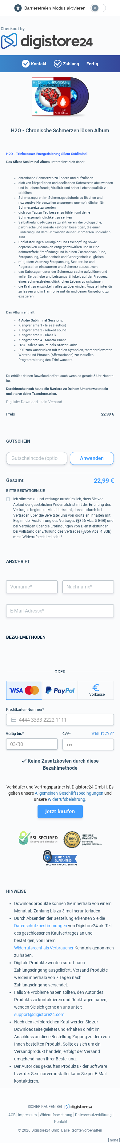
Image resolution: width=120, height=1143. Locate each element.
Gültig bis (14, 733)
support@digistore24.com (39, 1014)
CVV (66, 734)
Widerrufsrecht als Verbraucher (44, 947)
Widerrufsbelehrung (66, 799)
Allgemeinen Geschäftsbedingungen (69, 793)
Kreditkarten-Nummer (24, 709)
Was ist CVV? (102, 733)
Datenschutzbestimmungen (40, 925)
